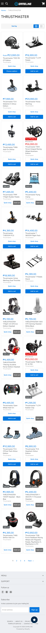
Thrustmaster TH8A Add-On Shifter (10, 148)
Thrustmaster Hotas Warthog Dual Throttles (11, 279)
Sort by (14, 26)
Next (30, 561)
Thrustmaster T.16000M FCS (8, 234)
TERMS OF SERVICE (14, 623)
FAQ (36, 623)
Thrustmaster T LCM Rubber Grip (33, 407)
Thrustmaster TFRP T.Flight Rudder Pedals (11, 196)
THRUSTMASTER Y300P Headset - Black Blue (11, 497)
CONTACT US (28, 623)
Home (3, 10)
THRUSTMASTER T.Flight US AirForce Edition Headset (10, 324)
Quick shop (12, 66)
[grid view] (36, 26)
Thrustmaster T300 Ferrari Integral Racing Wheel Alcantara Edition (33, 150)
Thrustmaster (7, 62)
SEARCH (10, 621)
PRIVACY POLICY (30, 621)
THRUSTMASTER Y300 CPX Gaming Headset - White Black (34, 324)
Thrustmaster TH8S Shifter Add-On (10, 536)
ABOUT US (18, 621)
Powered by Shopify (23, 629)
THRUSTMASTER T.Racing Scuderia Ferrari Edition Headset (11, 364)
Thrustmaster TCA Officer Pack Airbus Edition (10, 451)
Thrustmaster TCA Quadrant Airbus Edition (32, 451)
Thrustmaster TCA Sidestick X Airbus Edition (10, 104)
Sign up (34, 610)
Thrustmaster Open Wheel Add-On (10, 407)
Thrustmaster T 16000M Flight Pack (32, 234)
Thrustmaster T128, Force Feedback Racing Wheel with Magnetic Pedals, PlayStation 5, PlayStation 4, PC (34, 539)
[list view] (41, 26)
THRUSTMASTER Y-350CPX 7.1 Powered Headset (33, 497)
